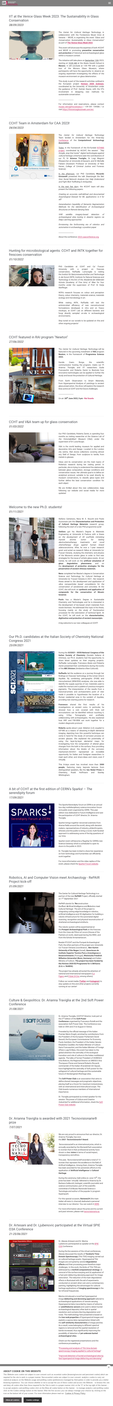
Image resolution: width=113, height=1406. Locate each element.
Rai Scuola (89, 398)
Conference (63, 140)
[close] (108, 1367)
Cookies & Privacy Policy (75, 1393)
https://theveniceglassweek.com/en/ (78, 109)
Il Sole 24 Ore (73, 976)
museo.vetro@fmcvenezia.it (71, 107)
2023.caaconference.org (88, 237)
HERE (96, 1204)
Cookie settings (32, 1400)
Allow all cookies (12, 1400)
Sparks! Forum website (88, 864)
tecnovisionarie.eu (91, 1211)
